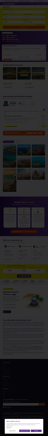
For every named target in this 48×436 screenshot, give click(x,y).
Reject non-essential (25, 430)
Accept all (36, 430)
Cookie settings (12, 430)
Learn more (8, 427)
